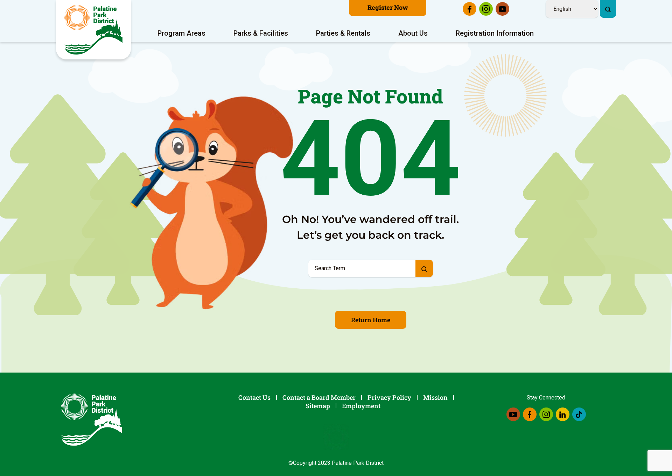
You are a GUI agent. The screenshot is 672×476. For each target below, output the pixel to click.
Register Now (388, 7)
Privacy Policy (389, 397)
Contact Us (254, 397)
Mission (435, 397)
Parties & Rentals (343, 33)
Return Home (370, 320)
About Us (413, 33)
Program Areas (181, 33)
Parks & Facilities (260, 33)
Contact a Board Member (319, 397)
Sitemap (318, 406)
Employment (361, 406)
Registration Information (495, 33)
